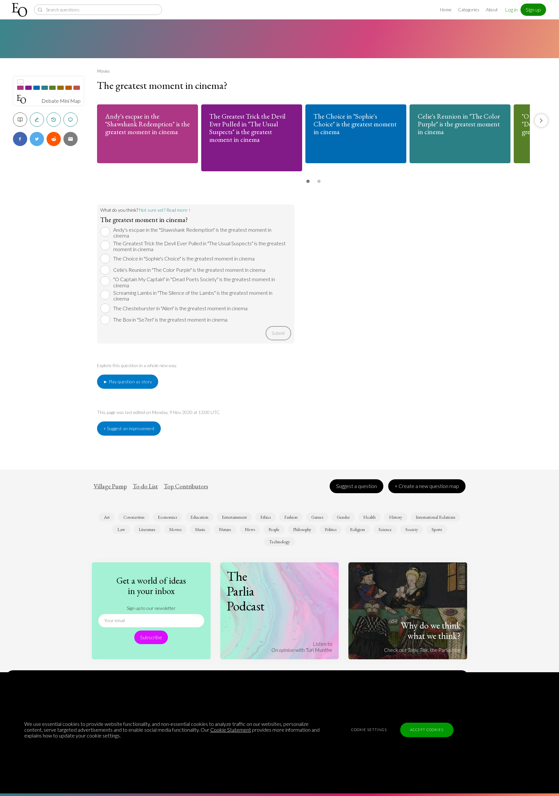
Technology (279, 542)
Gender (343, 517)
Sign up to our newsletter (151, 608)
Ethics (265, 517)
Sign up (533, 9)
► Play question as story (127, 381)
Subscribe (151, 637)
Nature (225, 529)
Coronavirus (133, 517)
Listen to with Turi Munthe (301, 647)
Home (446, 9)
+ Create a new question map (427, 486)
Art (107, 517)
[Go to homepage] (20, 10)
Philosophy (302, 529)
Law (121, 529)
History (395, 517)
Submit (278, 333)
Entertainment (234, 517)
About (492, 9)
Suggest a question (356, 486)
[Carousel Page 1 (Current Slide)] (308, 181)
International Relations (435, 517)
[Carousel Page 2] (319, 181)
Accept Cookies (427, 729)
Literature (147, 529)
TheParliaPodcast (246, 591)
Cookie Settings (369, 729)
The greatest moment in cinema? (162, 85)
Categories (468, 9)
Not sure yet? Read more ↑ (165, 210)
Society (411, 529)
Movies (103, 71)
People (274, 529)
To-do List (145, 486)
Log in (511, 9)
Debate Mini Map (61, 101)
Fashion (291, 517)
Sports (437, 529)
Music (200, 529)
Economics (167, 517)
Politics (330, 529)
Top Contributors (186, 486)
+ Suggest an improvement (129, 428)
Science (385, 529)
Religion (357, 529)
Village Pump (110, 486)
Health (369, 517)
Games (317, 517)
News (250, 529)
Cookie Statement (230, 730)
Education (199, 517)
